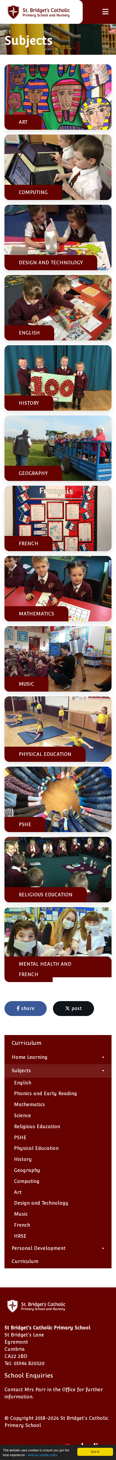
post (76, 1008)
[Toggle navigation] (105, 12)
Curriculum (25, 1261)
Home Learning (30, 1057)
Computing (27, 1181)
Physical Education (36, 1148)
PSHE (20, 1137)
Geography (27, 1170)
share (27, 1008)
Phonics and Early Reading (45, 1093)
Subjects (21, 1070)
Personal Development (38, 1248)
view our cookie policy (42, 1455)
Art (18, 1192)
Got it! (95, 1451)
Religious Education (37, 1126)
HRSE (20, 1236)
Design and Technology (41, 1203)
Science (22, 1115)
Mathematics (29, 1104)
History (23, 1159)
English (22, 1083)
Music (21, 1214)
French (22, 1225)
